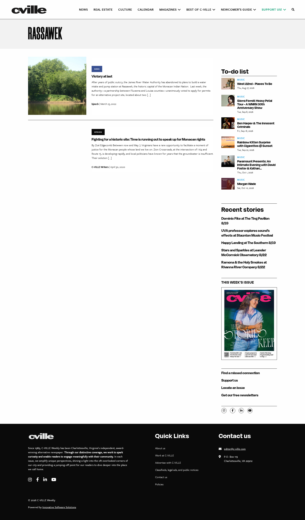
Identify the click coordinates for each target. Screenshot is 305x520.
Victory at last (102, 76)
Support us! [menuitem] (272, 9)
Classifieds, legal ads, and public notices (176, 469)
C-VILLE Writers (100, 167)
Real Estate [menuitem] (103, 9)
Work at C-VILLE (164, 455)
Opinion (98, 132)
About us (160, 448)
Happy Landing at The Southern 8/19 (248, 242)
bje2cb (95, 104)
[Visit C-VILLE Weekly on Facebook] (38, 479)
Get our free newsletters (239, 395)
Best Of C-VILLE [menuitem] (198, 9)
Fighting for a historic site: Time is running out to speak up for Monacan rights (148, 139)
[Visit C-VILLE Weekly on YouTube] (53, 479)
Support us (229, 380)
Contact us (161, 477)
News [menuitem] (83, 9)
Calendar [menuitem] (146, 9)
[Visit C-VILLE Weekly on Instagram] (30, 479)
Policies (159, 484)
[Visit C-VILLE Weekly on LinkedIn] (45, 479)
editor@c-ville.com (235, 449)
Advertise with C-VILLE (168, 462)
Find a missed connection (240, 373)
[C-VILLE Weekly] (30, 9)
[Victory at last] (57, 85)
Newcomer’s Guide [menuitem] (236, 9)
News (97, 69)
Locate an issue (233, 387)
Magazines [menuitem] (168, 9)
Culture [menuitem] (125, 9)
